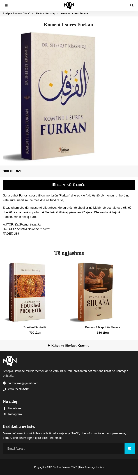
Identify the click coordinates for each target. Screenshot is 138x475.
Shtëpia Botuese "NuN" (17, 13)
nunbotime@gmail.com (22, 383)
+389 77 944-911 (18, 389)
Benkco (100, 467)
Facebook (14, 408)
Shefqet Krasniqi (46, 13)
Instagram (14, 414)
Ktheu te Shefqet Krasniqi (70, 345)
